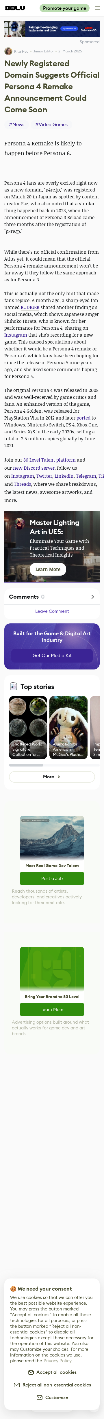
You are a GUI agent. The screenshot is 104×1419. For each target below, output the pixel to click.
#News (16, 125)
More (48, 777)
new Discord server (34, 468)
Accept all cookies (55, 1372)
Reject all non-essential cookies (55, 1385)
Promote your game (64, 8)
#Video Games (51, 125)
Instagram (15, 335)
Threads (22, 484)
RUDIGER (30, 307)
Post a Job (52, 878)
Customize (55, 1398)
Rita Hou (21, 51)
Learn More (52, 1009)
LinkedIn (64, 476)
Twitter (44, 476)
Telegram (86, 476)
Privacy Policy (58, 1360)
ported (83, 418)
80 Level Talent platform (49, 460)
